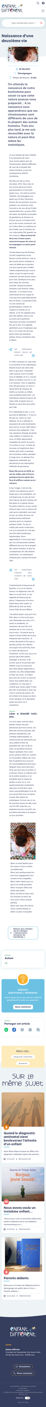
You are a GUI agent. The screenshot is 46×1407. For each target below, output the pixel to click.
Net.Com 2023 (23, 1402)
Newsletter (24, 1367)
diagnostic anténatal (23, 1057)
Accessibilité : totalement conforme (23, 1386)
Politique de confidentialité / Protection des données (23, 1392)
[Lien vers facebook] (43, 3)
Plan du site (23, 1394)
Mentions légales (23, 1390)
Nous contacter (23, 1007)
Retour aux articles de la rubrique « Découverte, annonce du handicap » (22, 933)
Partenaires (23, 1388)
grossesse (23, 1063)
